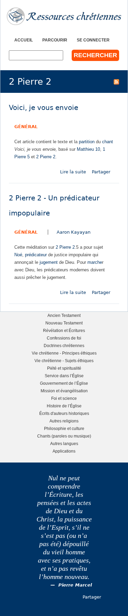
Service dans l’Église (64, 375)
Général (26, 126)
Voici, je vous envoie (43, 108)
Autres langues (64, 443)
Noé (18, 254)
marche (94, 262)
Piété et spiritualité (64, 368)
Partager (101, 171)
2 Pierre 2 (45, 156)
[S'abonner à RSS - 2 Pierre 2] (116, 81)
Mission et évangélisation (64, 391)
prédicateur (36, 254)
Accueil (23, 40)
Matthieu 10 (88, 149)
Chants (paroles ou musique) (64, 436)
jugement (49, 262)
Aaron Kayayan (73, 232)
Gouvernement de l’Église (64, 383)
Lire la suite (73, 171)
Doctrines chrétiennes (64, 345)
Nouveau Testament (64, 323)
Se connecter (93, 40)
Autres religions (64, 421)
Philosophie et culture (64, 428)
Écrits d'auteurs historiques (64, 413)
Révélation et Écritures (64, 330)
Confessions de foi (64, 338)
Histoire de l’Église (64, 406)
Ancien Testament (64, 315)
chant (107, 141)
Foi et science (64, 398)
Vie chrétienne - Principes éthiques (64, 353)
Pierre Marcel (75, 585)
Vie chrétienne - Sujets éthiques (64, 360)
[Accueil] (64, 16)
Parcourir (54, 40)
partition (87, 141)
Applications (64, 451)
